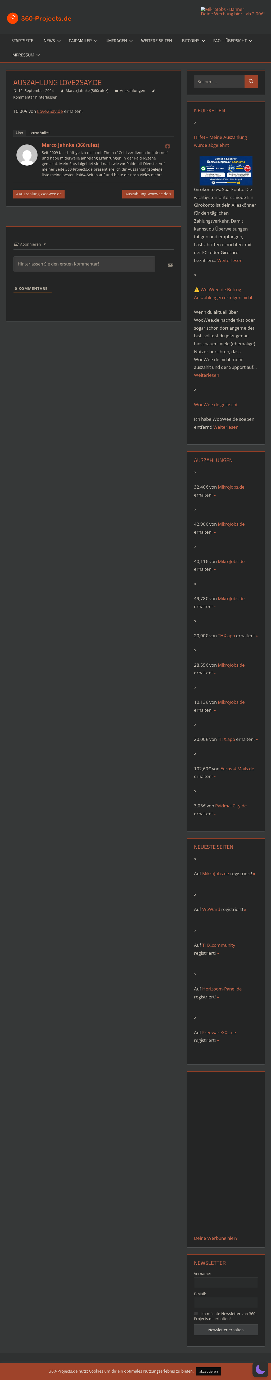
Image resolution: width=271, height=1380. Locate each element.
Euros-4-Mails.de (237, 769)
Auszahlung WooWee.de (40, 194)
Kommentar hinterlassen (35, 97)
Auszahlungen (132, 90)
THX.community (218, 945)
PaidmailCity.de (231, 806)
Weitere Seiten (156, 40)
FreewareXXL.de (219, 1032)
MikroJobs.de (231, 524)
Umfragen (116, 40)
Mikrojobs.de (231, 487)
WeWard (211, 909)
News (49, 40)
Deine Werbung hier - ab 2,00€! (233, 14)
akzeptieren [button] (208, 1371)
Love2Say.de (50, 111)
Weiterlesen (229, 260)
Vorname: (202, 1273)
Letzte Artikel (39, 133)
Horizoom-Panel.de (222, 989)
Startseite (22, 40)
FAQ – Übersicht (230, 40)
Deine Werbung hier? (215, 1238)
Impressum (22, 55)
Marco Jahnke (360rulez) (87, 90)
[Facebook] (167, 146)
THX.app (226, 635)
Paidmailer (80, 40)
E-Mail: (200, 1293)
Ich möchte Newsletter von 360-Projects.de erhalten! (225, 1316)
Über (19, 133)
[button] (260, 1369)
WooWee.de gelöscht (216, 404)
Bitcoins (191, 40)
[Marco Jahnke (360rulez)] (27, 164)
